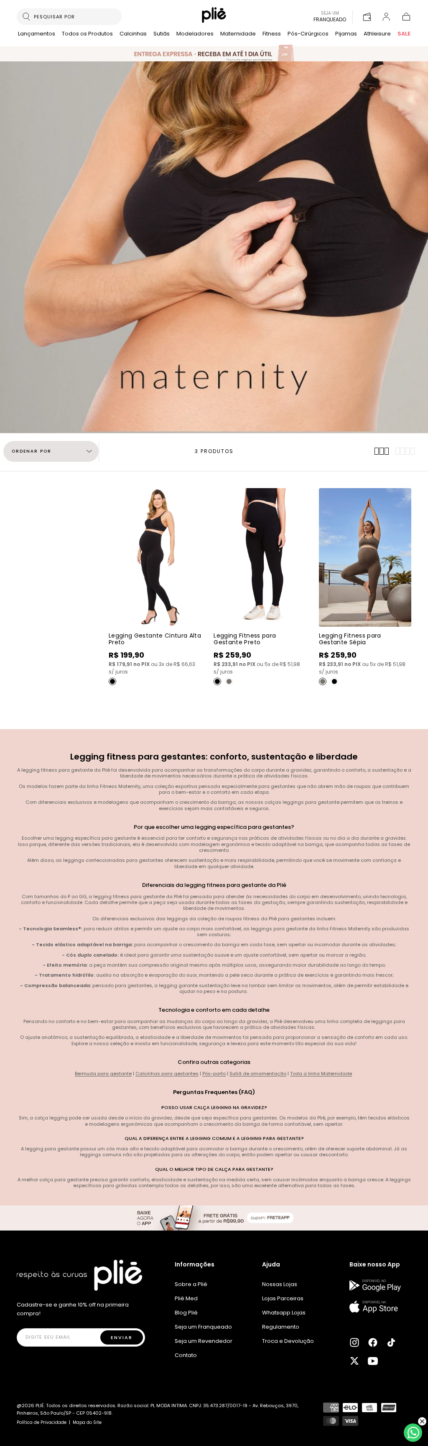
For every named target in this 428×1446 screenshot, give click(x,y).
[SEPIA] (229, 681)
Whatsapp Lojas (284, 1313)
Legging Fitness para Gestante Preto (245, 638)
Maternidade (238, 34)
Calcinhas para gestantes (167, 1073)
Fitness (271, 34)
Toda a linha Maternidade (321, 1073)
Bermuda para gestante (103, 1073)
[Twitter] (354, 1361)
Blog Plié (186, 1313)
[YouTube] (373, 1361)
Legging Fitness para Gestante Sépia (350, 638)
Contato (186, 1355)
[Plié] (79, 1275)
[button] (406, 17)
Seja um (329, 16)
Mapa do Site (87, 1422)
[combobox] (74, 16)
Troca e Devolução (288, 1341)
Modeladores (195, 34)
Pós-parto (214, 1073)
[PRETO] (112, 681)
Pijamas (346, 34)
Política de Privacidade (41, 1422)
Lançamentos (36, 34)
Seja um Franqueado (203, 1327)
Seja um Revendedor (203, 1341)
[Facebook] (373, 1342)
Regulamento (280, 1327)
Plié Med (186, 1298)
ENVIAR (121, 1337)
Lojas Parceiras (282, 1298)
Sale (403, 34)
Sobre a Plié (191, 1284)
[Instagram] (354, 1342)
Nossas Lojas (279, 1284)
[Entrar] (386, 17)
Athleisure (377, 34)
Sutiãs (161, 34)
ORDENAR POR (31, 451)
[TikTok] (391, 1342)
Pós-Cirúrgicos (308, 34)
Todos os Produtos (87, 34)
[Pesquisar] (26, 17)
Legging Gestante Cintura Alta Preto (155, 638)
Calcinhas (133, 34)
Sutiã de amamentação (257, 1073)
